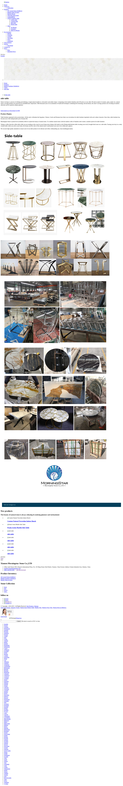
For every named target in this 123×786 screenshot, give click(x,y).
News (5, 48)
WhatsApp (19, 618)
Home (5, 5)
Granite (9, 36)
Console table (14, 21)
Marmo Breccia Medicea (59, 607)
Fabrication (10, 8)
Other (8, 26)
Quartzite (9, 35)
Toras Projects (7, 42)
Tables (5, 87)
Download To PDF (15, 110)
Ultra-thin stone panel (13, 15)
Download (10, 45)
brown (5, 590)
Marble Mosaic (11, 14)
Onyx (8, 39)
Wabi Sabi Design (5, 607)
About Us (6, 6)
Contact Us (7, 47)
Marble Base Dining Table (27, 607)
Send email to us (5, 110)
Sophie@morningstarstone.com (12, 568)
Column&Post (11, 17)
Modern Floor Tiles (47, 607)
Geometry (13, 29)
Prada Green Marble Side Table (18, 528)
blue (5, 588)
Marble (9, 33)
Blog (8, 50)
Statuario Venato (15, 607)
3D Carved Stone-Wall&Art (14, 11)
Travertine (10, 38)
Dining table (14, 24)
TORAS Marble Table (13, 18)
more (2, 558)
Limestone (10, 41)
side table (6, 89)
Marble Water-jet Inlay (13, 12)
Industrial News (11, 51)
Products (6, 9)
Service (6, 44)
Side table (13, 23)
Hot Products (30, 606)
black (5, 587)
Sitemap (36, 606)
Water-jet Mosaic (15, 30)
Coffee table (14, 20)
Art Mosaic (14, 27)
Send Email (4, 616)
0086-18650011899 (9, 570)
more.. (5, 591)
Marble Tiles (38, 607)
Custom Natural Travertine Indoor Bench (21, 521)
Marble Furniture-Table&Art (11, 86)
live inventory (7, 32)
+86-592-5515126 (21, 570)
